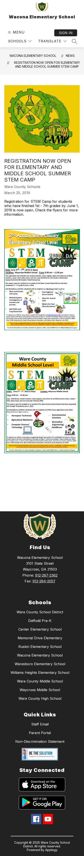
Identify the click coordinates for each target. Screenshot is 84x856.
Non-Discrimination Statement (39, 741)
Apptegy (51, 850)
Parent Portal (40, 733)
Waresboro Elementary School (40, 664)
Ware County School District (40, 612)
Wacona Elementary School (32, 55)
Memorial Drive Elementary (40, 638)
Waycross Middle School (40, 690)
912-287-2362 (46, 575)
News (70, 55)
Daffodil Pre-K (39, 620)
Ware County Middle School (40, 681)
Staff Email (40, 724)
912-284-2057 (44, 581)
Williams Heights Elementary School (40, 672)
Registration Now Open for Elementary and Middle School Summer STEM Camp (47, 64)
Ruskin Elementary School (40, 646)
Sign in (66, 33)
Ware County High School (40, 698)
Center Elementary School (40, 629)
